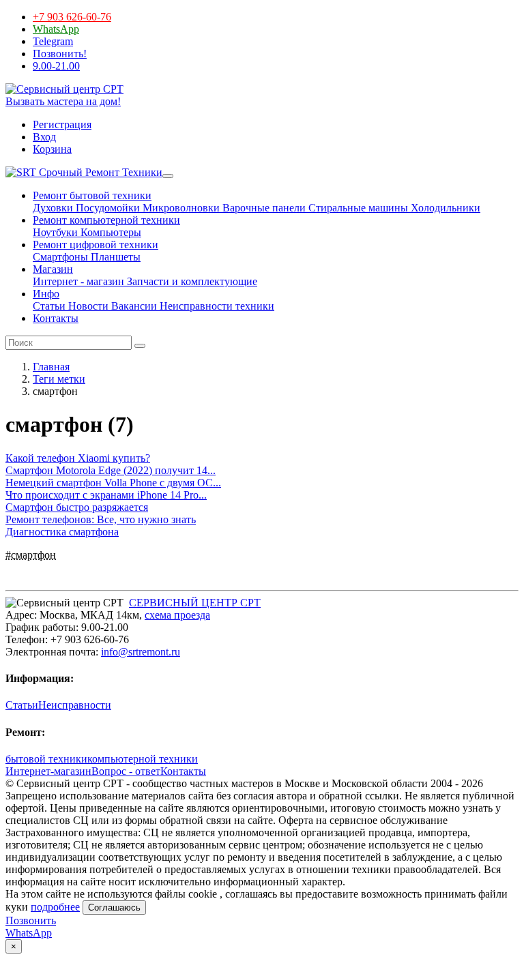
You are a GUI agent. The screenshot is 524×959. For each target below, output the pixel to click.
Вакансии (132, 306)
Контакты (55, 318)
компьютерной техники (142, 759)
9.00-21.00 (56, 66)
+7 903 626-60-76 (72, 17)
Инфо (46, 293)
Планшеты (114, 257)
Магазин (53, 269)
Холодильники (444, 207)
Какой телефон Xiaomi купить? (77, 458)
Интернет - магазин (78, 281)
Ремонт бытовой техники (92, 195)
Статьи (49, 306)
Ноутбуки (55, 232)
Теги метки (59, 379)
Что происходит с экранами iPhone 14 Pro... (106, 495)
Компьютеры (109, 232)
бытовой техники (46, 759)
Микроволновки (180, 207)
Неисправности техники (215, 306)
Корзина (52, 149)
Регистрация (62, 124)
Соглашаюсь (114, 907)
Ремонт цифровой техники (95, 244)
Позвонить (30, 920)
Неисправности (74, 705)
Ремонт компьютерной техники (106, 220)
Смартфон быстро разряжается (76, 507)
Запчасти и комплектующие (190, 281)
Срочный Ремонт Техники (99, 172)
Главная (51, 366)
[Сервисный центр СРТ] (64, 89)
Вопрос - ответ (125, 771)
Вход (44, 137)
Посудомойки (106, 207)
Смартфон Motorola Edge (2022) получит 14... (110, 470)
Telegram (53, 41)
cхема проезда (177, 615)
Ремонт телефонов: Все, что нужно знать (100, 519)
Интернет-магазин (48, 771)
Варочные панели (263, 207)
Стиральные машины (357, 207)
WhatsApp (56, 29)
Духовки (53, 207)
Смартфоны (60, 257)
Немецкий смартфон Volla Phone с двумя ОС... (113, 482)
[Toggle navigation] (167, 176)
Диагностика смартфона (62, 531)
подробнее (55, 907)
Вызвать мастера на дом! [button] (63, 101)
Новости (87, 306)
